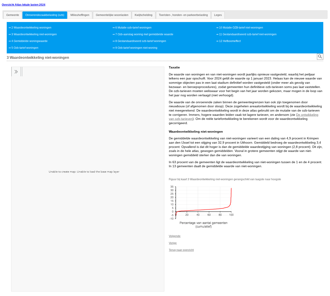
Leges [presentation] (218, 15)
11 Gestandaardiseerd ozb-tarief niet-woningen (248, 34)
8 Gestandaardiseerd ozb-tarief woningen (140, 41)
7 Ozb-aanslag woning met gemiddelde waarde (144, 34)
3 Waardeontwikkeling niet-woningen (34, 34)
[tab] (12, 15)
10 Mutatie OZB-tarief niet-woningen (241, 27)
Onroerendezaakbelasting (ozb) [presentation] (44, 15)
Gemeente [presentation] (12, 15)
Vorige (173, 243)
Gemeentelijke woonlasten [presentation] (112, 15)
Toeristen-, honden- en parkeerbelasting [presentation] (183, 15)
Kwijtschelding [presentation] (143, 15)
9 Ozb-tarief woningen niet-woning (136, 47)
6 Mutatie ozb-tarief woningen (133, 27)
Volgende (174, 236)
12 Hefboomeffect (230, 41)
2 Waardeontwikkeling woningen (31, 27)
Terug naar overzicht (181, 250)
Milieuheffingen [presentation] (79, 15)
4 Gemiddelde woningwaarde (29, 41)
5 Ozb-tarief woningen (24, 47)
